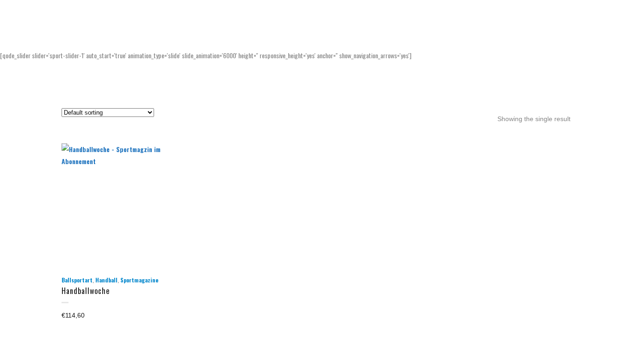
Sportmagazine (139, 280)
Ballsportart (77, 280)
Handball (106, 280)
